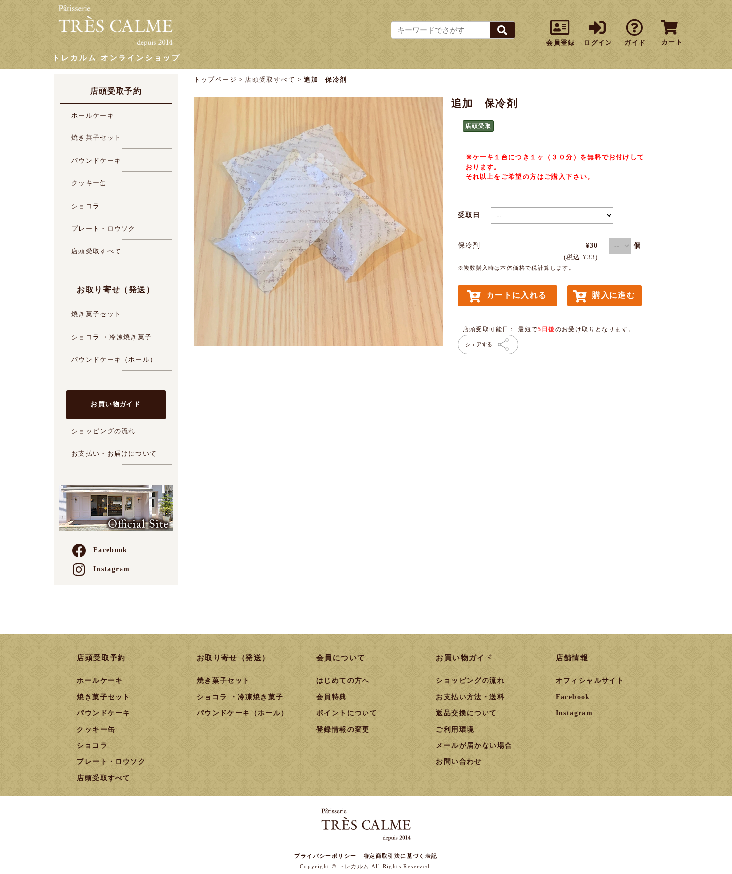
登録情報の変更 (343, 729)
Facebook (110, 550)
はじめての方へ (343, 680)
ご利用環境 (455, 729)
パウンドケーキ (96, 160)
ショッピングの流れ (103, 431)
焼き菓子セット (96, 137)
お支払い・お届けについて (114, 453)
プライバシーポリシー (325, 856)
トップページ (215, 79)
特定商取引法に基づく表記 (401, 856)
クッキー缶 (89, 183)
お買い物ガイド (116, 404)
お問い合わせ (459, 761)
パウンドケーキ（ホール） (114, 359)
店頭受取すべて (96, 251)
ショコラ (85, 206)
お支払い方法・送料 (470, 697)
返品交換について (466, 713)
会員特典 (331, 697)
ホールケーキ (92, 115)
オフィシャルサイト (590, 680)
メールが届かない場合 (474, 745)
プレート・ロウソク (103, 228)
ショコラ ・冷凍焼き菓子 (111, 337)
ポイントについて (346, 713)
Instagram (111, 569)
